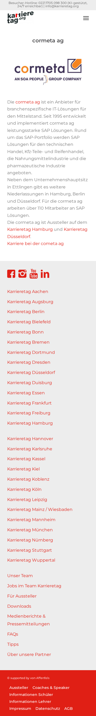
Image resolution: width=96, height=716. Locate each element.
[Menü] (86, 18)
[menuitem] (86, 14)
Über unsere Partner (29, 654)
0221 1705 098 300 (52, 3)
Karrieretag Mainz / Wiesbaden (40, 509)
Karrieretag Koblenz (28, 479)
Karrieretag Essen (26, 392)
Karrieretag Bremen (28, 342)
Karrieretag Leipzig (27, 499)
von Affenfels (39, 678)
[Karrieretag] (40, 20)
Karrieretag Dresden (28, 362)
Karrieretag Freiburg (28, 412)
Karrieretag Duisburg (29, 382)
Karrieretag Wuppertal (31, 560)
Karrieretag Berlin (26, 311)
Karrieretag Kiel (23, 469)
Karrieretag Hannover (30, 438)
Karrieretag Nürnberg (30, 540)
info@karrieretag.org (62, 6)
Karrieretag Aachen (27, 291)
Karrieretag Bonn (25, 332)
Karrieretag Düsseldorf (31, 372)
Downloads (19, 606)
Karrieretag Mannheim (31, 519)
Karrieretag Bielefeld (29, 321)
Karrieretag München (30, 529)
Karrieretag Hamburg (30, 423)
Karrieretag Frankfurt (29, 403)
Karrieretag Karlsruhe (29, 448)
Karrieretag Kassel (26, 458)
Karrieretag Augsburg (30, 301)
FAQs (12, 634)
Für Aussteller (22, 596)
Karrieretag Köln (24, 489)
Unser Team (20, 575)
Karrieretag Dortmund (31, 352)
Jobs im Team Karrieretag (34, 585)
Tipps (13, 644)
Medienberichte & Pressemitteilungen (28, 620)
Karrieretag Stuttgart (29, 550)
